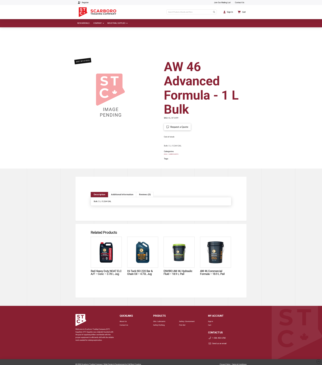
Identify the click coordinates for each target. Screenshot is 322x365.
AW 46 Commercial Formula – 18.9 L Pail (212, 272)
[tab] (99, 194)
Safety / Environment (187, 321)
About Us (123, 321)
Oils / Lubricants (159, 321)
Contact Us (124, 325)
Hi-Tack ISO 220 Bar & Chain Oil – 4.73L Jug (140, 272)
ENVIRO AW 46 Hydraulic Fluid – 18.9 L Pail (178, 272)
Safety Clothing (159, 325)
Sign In (210, 321)
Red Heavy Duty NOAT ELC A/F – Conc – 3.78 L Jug (106, 272)
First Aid (182, 325)
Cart (209, 325)
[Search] (214, 12)
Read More (106, 263)
